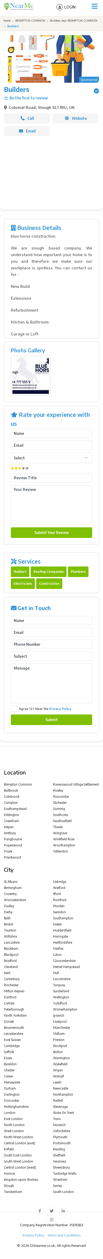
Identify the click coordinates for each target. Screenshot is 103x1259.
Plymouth (60, 1137)
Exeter (57, 924)
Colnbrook (11, 797)
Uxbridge (59, 882)
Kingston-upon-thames (21, 1180)
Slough (9, 1186)
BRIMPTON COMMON (30, 20)
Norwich (59, 1125)
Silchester (60, 803)
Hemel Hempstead (66, 967)
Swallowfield (62, 821)
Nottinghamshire (16, 1107)
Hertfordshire (62, 942)
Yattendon (60, 851)
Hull (56, 973)
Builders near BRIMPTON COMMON (73, 20)
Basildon (10, 1064)
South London (63, 1192)
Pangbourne (13, 839)
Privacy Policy (60, 709)
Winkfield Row (63, 839)
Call (30, 118)
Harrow (9, 1173)
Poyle (8, 851)
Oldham (59, 1034)
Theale (58, 827)
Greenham (11, 821)
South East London (18, 1155)
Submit (51, 719)
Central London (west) (20, 1167)
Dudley (9, 906)
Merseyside (12, 1082)
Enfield (9, 1149)
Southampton (63, 918)
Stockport (60, 1046)
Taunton (10, 930)
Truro (57, 1119)
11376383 (76, 1225)
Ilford (57, 894)
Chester (9, 1070)
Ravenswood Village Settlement (76, 784)
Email (31, 131)
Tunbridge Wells (64, 1173)
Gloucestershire (64, 961)
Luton (57, 955)
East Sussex (12, 1040)
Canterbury (12, 979)
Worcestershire (15, 900)
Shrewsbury (61, 1167)
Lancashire (12, 942)
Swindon (59, 912)
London (9, 1113)
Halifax (58, 949)
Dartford (10, 997)
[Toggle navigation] (94, 6)
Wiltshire (10, 936)
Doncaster (11, 1101)
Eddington (11, 815)
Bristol (8, 924)
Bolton (58, 1052)
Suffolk (9, 1052)
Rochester (11, 985)
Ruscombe (61, 797)
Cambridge (12, 1046)
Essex (8, 1058)
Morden (58, 906)
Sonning (59, 809)
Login (70, 6)
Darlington (12, 1094)
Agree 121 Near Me (45, 709)
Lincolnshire (62, 979)
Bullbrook (11, 790)
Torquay (59, 985)
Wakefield (60, 1064)
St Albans (10, 882)
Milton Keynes (14, 991)
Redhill (58, 1101)
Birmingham (13, 888)
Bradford (10, 961)
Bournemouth (14, 1028)
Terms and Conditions (64, 1235)
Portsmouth (62, 1143)
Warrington (61, 1058)
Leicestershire (13, 1034)
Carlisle (9, 1003)
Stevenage (60, 1107)
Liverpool (60, 1021)
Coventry (10, 894)
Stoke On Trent (63, 1113)
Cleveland (11, 967)
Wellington (61, 997)
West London (14, 1131)
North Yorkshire (15, 1015)
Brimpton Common (18, 784)
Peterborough (14, 1009)
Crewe (8, 1076)
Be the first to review (29, 98)
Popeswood (13, 845)
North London (14, 1125)
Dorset (9, 1021)
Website (79, 118)
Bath (7, 918)
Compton (11, 803)
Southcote (60, 815)
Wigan (58, 1070)
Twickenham (13, 1192)
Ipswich (58, 1015)
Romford (59, 900)
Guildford (60, 1003)
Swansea (59, 1161)
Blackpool (11, 955)
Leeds (57, 1082)
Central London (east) (19, 1143)
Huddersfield (62, 930)
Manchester (61, 1028)
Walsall (58, 1076)
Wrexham (60, 1180)
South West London (18, 1161)
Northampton (63, 1094)
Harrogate (60, 936)
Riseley (58, 790)
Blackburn (11, 949)
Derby (8, 912)
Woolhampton (64, 845)
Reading (59, 1149)
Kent (7, 973)
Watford (59, 888)
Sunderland (61, 991)
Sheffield (59, 1155)
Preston (58, 1040)
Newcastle (60, 1088)
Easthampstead (15, 809)
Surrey (57, 1186)
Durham (10, 1088)
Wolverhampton (65, 1009)
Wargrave (60, 833)
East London (13, 1119)
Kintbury (10, 833)
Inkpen (8, 827)
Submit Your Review (51, 532)
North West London (18, 1137)
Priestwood (12, 857)
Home (7, 20)
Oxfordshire (61, 1131)
